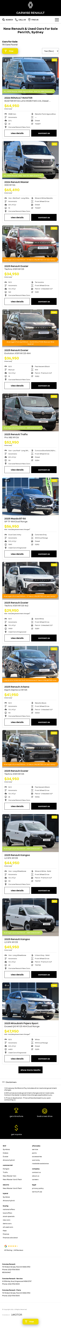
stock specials (8, 1216)
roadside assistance (40, 1163)
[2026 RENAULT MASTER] (30, 76)
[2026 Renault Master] (30, 160)
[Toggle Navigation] (57, 19)
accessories (37, 1156)
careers (35, 1179)
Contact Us (44, 133)
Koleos (5, 1153)
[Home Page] (30, 5)
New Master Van (9, 1176)
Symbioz (6, 1149)
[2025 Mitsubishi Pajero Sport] (30, 1001)
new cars (6, 1220)
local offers (7, 1213)
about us (35, 1176)
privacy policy (38, 1188)
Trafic (5, 1172)
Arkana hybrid (9, 1160)
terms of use (37, 1192)
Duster (5, 1156)
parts (34, 1153)
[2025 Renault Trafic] (30, 412)
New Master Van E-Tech (12, 1179)
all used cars (8, 1227)
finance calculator (10, 1237)
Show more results (30, 1069)
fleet (5, 1231)
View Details (17, 133)
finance (6, 1234)
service (35, 1149)
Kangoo (6, 1169)
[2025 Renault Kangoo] (30, 833)
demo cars (7, 1223)
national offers (9, 1209)
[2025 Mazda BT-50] (30, 496)
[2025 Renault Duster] (30, 244)
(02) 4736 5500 (14, 1269)
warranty (36, 1160)
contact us (36, 1172)
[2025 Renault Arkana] (30, 665)
